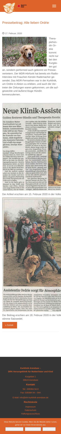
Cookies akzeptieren (14, 429)
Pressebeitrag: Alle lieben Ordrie (25, 22)
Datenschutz (30, 410)
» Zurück (9, 325)
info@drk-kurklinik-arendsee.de (34, 397)
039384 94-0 (32, 389)
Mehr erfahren (49, 429)
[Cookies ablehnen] (57, 426)
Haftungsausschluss (30, 413)
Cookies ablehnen (33, 429)
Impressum (30, 407)
